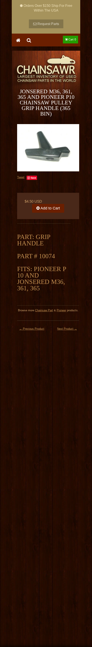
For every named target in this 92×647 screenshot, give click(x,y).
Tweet (20, 177)
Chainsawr (46, 72)
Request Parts (48, 24)
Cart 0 (72, 39)
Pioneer (61, 310)
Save (33, 177)
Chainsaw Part (44, 310)
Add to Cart (50, 208)
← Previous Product (31, 328)
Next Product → (67, 328)
